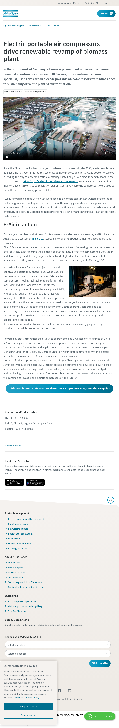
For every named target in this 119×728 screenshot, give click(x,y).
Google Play (35, 482)
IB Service (37, 238)
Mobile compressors (35, 91)
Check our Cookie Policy (26, 697)
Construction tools (18, 523)
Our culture (14, 562)
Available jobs (15, 567)
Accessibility (64, 699)
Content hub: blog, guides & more (26, 587)
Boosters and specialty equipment (26, 518)
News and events (13, 91)
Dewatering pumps (18, 528)
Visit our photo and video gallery (25, 606)
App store (14, 482)
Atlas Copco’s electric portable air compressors (50, 181)
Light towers (15, 538)
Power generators (17, 548)
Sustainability (15, 577)
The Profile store (17, 611)
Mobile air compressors (20, 543)
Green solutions (16, 572)
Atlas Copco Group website (22, 601)
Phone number (13, 445)
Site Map (78, 699)
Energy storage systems (21, 533)
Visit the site (100, 663)
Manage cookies (28, 715)
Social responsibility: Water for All (26, 582)
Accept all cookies (28, 706)
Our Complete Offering (68, 3)
